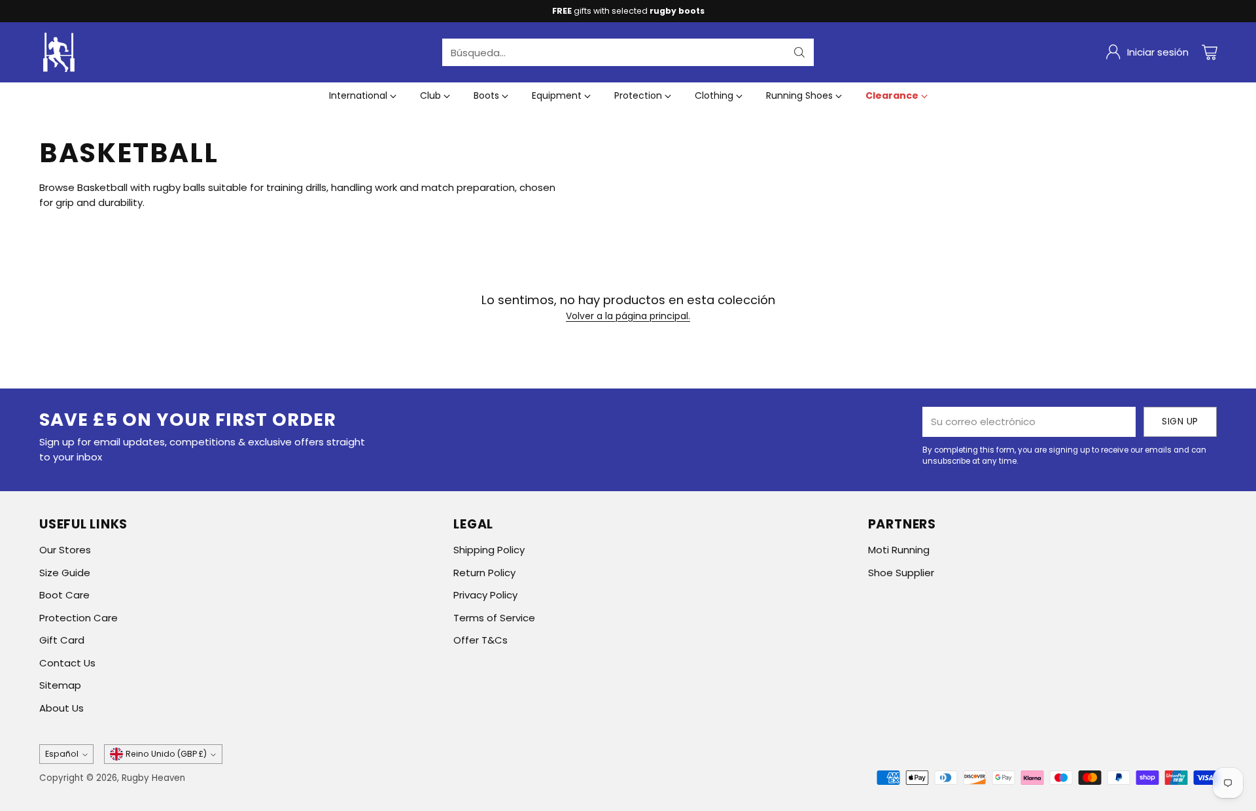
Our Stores (65, 550)
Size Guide (64, 572)
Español (61, 753)
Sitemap (60, 685)
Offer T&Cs (480, 640)
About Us (61, 708)
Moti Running (899, 550)
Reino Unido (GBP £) (166, 753)
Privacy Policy (485, 595)
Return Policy (484, 572)
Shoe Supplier (901, 572)
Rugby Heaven (153, 778)
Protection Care (78, 618)
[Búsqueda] (799, 52)
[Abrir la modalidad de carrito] (1209, 52)
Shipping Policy (489, 550)
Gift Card (61, 640)
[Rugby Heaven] (58, 52)
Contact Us (67, 663)
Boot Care (64, 595)
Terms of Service (494, 618)
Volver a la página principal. (628, 315)
